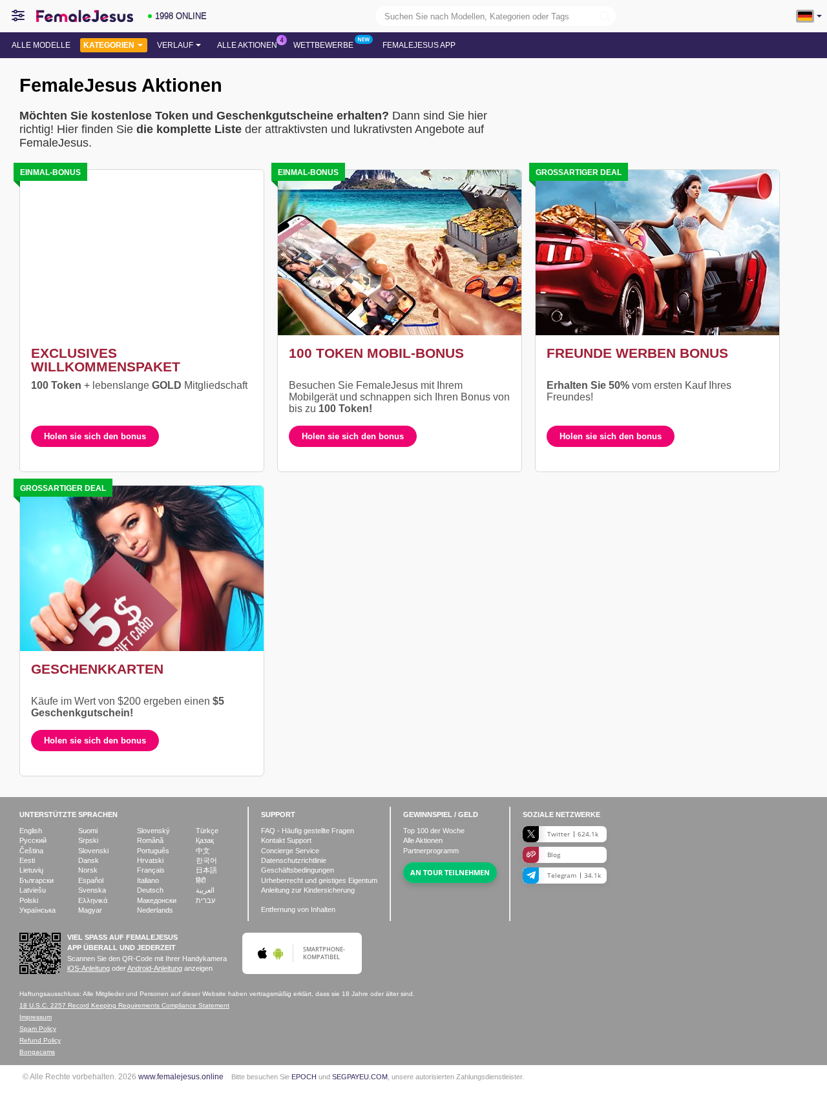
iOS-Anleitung (88, 968)
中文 (203, 851)
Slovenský (153, 831)
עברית (205, 900)
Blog (553, 854)
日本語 (206, 870)
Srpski (88, 840)
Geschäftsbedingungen (297, 870)
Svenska (92, 890)
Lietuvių (31, 870)
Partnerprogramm (431, 851)
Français (151, 870)
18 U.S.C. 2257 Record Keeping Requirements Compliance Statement (124, 1005)
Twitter (572, 833)
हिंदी (200, 880)
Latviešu (32, 890)
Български (36, 880)
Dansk (88, 860)
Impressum (35, 1017)
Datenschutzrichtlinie (293, 860)
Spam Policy (37, 1028)
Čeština (31, 851)
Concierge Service (290, 851)
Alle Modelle (41, 45)
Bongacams (37, 1051)
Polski (28, 900)
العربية (205, 890)
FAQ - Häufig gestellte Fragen (307, 831)
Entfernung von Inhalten (298, 909)
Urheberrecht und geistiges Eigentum (319, 880)
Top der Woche (434, 831)
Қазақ (205, 840)
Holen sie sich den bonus (95, 436)
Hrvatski (150, 860)
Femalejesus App (418, 45)
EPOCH (304, 1077)
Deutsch (150, 890)
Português (153, 851)
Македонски (156, 900)
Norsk (88, 870)
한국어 (206, 860)
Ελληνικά (92, 900)
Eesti (27, 860)
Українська (37, 910)
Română (150, 840)
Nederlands (155, 910)
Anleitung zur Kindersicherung (308, 890)
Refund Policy (40, 1040)
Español (90, 880)
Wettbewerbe (323, 45)
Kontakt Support (286, 840)
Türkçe (207, 831)
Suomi (88, 831)
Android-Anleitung (154, 968)
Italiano (148, 880)
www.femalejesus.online (181, 1076)
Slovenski (93, 851)
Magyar (90, 910)
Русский (33, 840)
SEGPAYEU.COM (360, 1077)
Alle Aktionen (247, 45)
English (30, 831)
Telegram (574, 875)
